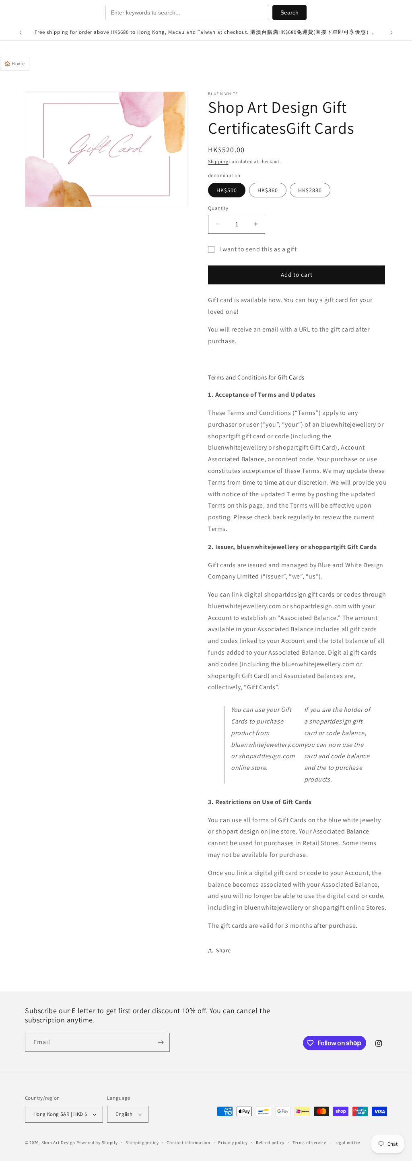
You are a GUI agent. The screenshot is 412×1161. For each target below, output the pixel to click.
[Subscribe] (160, 1042)
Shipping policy (142, 1142)
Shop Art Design (58, 1142)
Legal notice (347, 1142)
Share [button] (223, 950)
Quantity (218, 208)
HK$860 (268, 190)
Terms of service (309, 1142)
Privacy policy (233, 1142)
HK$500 (226, 190)
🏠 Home (14, 63)
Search (289, 12)
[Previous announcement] (20, 32)
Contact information (188, 1142)
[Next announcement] (391, 32)
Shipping (218, 161)
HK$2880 (310, 190)
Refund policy (270, 1142)
